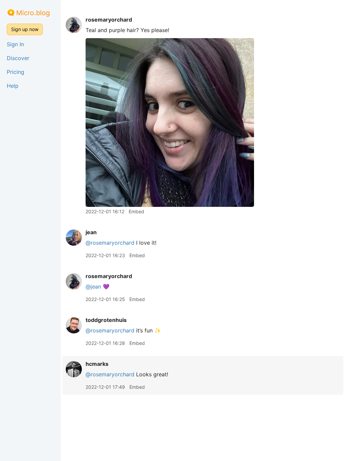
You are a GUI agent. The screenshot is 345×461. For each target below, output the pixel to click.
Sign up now (24, 29)
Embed (136, 211)
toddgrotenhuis (106, 320)
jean (91, 232)
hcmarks (97, 363)
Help (13, 85)
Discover (18, 58)
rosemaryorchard (109, 19)
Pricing (15, 72)
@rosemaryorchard (110, 242)
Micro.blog (33, 13)
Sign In (15, 44)
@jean (93, 286)
